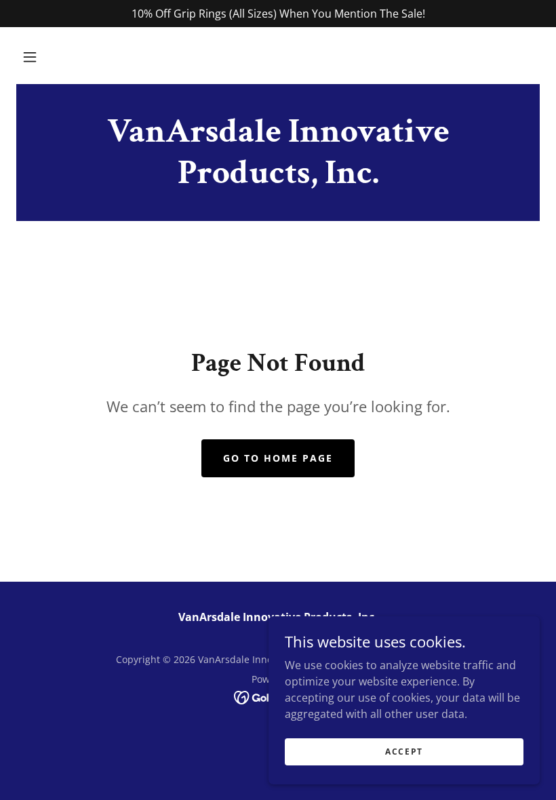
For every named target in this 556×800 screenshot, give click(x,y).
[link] (278, 179)
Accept (404, 751)
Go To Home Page (278, 458)
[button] (29, 57)
